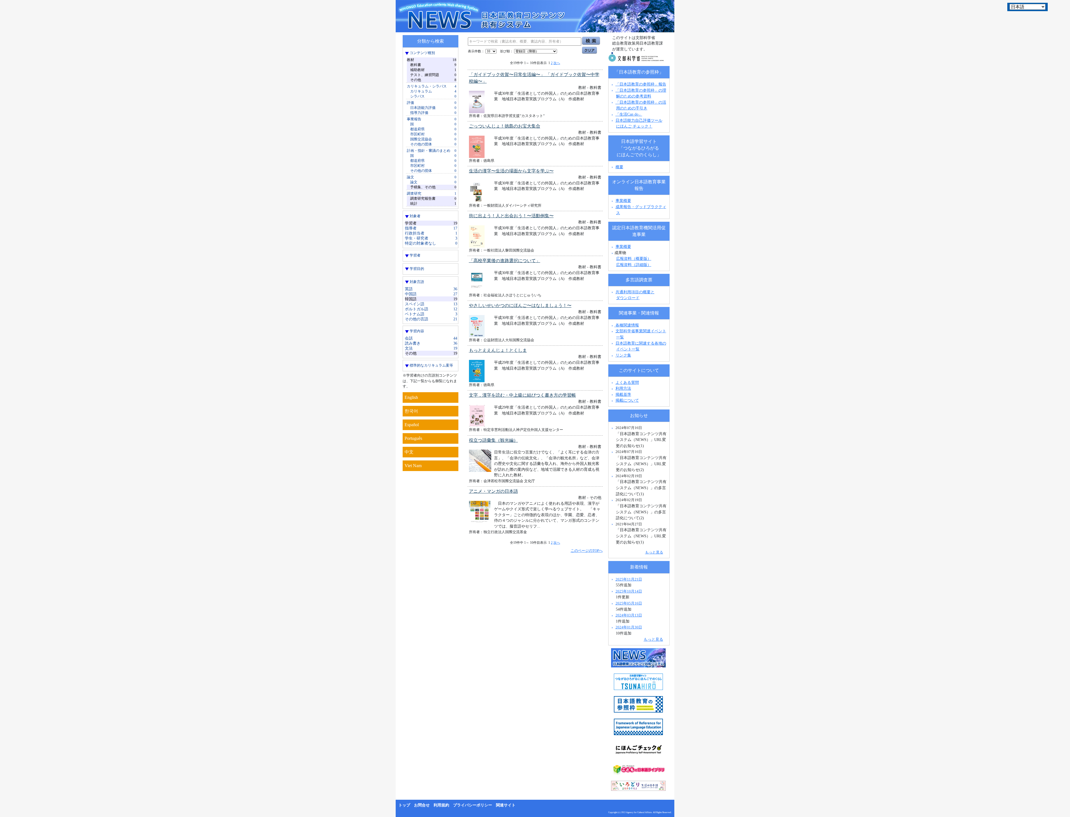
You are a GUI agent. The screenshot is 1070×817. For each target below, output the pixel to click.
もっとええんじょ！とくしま (498, 350)
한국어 (411, 411)
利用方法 (623, 388)
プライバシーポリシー (472, 805)
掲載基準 (623, 394)
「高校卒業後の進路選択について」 (504, 260)
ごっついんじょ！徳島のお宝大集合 (504, 126)
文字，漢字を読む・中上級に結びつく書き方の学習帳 (522, 395)
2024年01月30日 (629, 627)
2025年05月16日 (629, 603)
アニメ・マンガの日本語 (493, 491)
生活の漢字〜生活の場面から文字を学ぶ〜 (511, 171)
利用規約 (441, 805)
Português (413, 438)
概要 (619, 167)
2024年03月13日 (629, 615)
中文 (409, 452)
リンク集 (623, 355)
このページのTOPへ (587, 550)
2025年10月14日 (629, 591)
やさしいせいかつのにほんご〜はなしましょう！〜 (520, 305)
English (411, 397)
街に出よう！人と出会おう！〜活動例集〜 (511, 215)
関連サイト (505, 805)
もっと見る (654, 552)
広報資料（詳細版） (633, 264)
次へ (556, 63)
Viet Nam (413, 465)
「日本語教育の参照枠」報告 (641, 84)
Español (412, 424)
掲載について (627, 400)
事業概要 (623, 200)
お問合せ (422, 805)
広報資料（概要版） (633, 258)
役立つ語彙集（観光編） (493, 440)
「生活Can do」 (629, 114)
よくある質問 (627, 382)
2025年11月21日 (629, 579)
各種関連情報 (626, 325)
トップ (404, 805)
